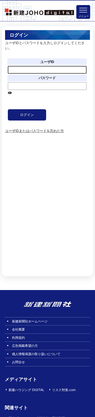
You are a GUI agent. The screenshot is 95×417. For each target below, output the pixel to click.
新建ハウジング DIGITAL (26, 390)
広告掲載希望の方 (25, 346)
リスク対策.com (64, 390)
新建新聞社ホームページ (30, 321)
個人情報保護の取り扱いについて (36, 354)
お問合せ (18, 362)
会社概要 (18, 329)
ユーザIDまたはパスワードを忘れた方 (34, 131)
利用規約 (18, 337)
